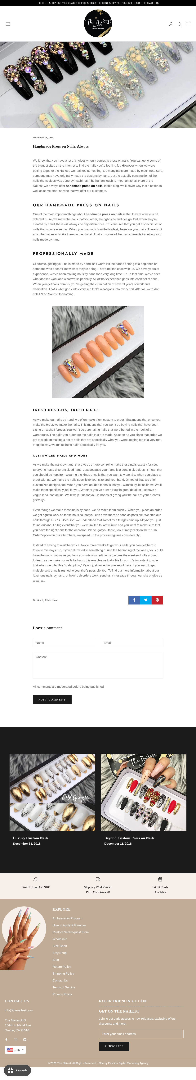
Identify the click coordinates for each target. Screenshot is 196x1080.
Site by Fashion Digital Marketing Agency (124, 1063)
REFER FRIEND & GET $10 (122, 1001)
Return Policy (62, 966)
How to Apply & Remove (69, 925)
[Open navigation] (8, 23)
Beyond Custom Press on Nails (129, 838)
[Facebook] (6, 1039)
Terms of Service (64, 987)
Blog (56, 959)
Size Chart (60, 946)
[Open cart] (188, 24)
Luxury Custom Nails (30, 838)
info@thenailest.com (19, 1010)
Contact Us (60, 980)
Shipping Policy (63, 973)
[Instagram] (15, 1039)
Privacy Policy (62, 994)
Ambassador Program (67, 918)
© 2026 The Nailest (59, 1063)
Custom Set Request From (71, 932)
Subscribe (114, 1046)
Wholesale (60, 939)
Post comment (52, 699)
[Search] (180, 24)
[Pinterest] (24, 1039)
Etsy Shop (60, 952)
